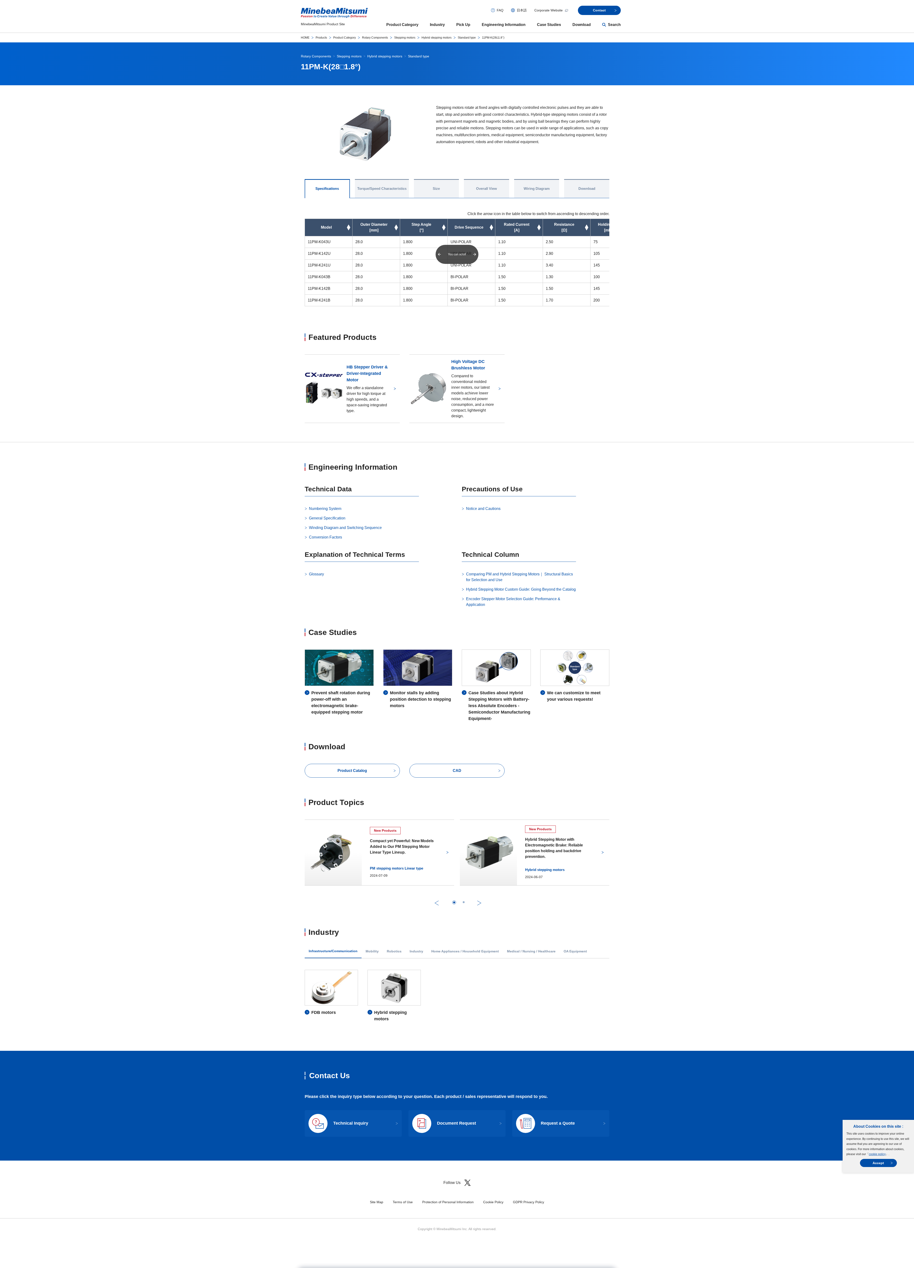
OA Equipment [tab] (575, 951)
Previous (437, 903)
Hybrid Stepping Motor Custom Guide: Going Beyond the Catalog (521, 589)
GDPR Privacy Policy (528, 1202)
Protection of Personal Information (448, 1202)
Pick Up (463, 25)
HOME (305, 37)
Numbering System (325, 509)
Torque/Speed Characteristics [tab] (382, 188)
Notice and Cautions (483, 509)
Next (479, 903)
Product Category (402, 25)
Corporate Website (548, 10)
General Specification (327, 518)
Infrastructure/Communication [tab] (333, 951)
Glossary (316, 574)
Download (581, 25)
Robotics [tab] (394, 951)
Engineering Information (504, 25)
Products (321, 37)
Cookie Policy (493, 1202)
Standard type (467, 37)
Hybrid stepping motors (437, 37)
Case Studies (549, 25)
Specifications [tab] (327, 188)
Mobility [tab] (372, 951)
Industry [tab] (416, 951)
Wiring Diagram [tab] (537, 188)
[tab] (454, 902)
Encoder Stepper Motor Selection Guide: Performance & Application (513, 602)
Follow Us (452, 1183)
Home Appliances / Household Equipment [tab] (465, 951)
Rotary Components (375, 37)
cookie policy (877, 1154)
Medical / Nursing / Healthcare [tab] (531, 951)
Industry (437, 25)
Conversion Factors (325, 537)
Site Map (376, 1202)
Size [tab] (436, 188)
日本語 (522, 10)
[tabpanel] (457, 996)
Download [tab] (586, 188)
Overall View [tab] (486, 188)
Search (614, 25)
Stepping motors (404, 37)
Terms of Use (403, 1202)
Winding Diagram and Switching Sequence (345, 528)
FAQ (500, 10)
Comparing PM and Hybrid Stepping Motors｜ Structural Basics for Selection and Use (519, 577)
